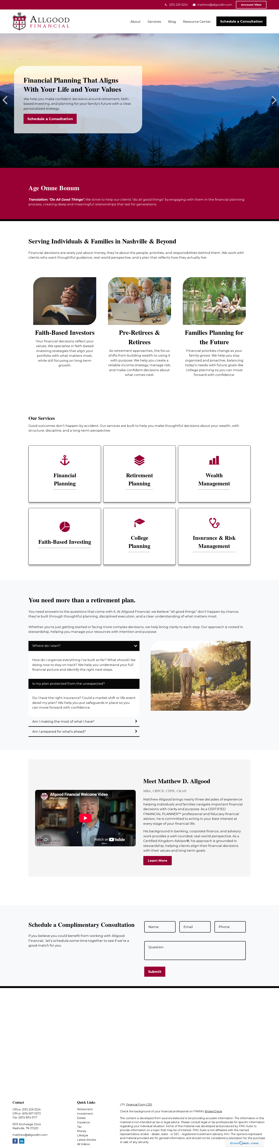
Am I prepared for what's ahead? (59, 731)
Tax (79, 1126)
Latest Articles (86, 1140)
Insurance (83, 1122)
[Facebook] (15, 1141)
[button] (135, 21)
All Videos (83, 1144)
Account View (251, 4)
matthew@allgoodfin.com (214, 4)
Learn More (157, 860)
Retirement (85, 1109)
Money (81, 1131)
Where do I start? (46, 646)
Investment (85, 1113)
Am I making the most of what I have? (63, 721)
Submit (155, 971)
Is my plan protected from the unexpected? (68, 683)
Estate (81, 1118)
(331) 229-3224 (178, 4)
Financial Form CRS (139, 1104)
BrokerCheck (213, 1111)
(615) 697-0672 (31, 1113)
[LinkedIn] (21, 1141)
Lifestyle (82, 1135)
